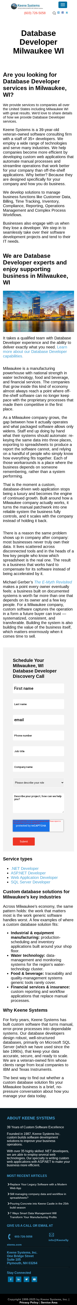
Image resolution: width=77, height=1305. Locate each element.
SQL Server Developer (30, 882)
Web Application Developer (34, 877)
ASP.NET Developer (28, 873)
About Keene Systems (31, 1118)
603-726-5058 (23, 1236)
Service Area (49, 1302)
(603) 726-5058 (35, 13)
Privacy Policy (29, 1302)
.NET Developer (25, 868)
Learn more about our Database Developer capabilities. (35, 351)
